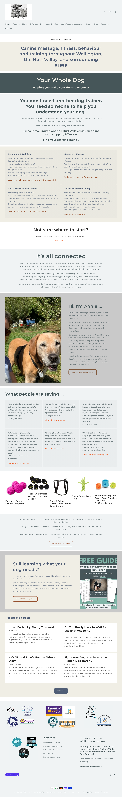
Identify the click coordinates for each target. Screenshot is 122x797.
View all (61, 691)
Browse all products (61, 543)
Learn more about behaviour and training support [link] (31, 180)
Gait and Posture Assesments (55, 750)
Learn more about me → (83, 372)
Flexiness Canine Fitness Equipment (15, 502)
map (86, 761)
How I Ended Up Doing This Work (32, 627)
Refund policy (50, 792)
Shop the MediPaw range (19, 463)
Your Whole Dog (25, 792)
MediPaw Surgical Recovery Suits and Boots (38, 496)
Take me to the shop (73, 214)
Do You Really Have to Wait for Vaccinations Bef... (85, 629)
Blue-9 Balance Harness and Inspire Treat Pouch (60, 503)
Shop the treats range (55, 449)
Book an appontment (52, 757)
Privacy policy (62, 792)
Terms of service (74, 792)
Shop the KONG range (55, 420)
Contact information (101, 792)
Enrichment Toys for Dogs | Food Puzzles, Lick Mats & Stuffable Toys (106, 499)
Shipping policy (87, 792)
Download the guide (25, 599)
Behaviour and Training (52, 746)
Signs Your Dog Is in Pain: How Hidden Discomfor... (85, 659)
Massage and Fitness (51, 743)
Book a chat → (61, 241)
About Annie (48, 753)
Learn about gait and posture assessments (28, 211)
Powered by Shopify (37, 792)
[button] (16, 24)
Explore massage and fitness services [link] (81, 177)
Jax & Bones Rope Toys (81, 497)
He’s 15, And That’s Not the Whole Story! (32, 659)
